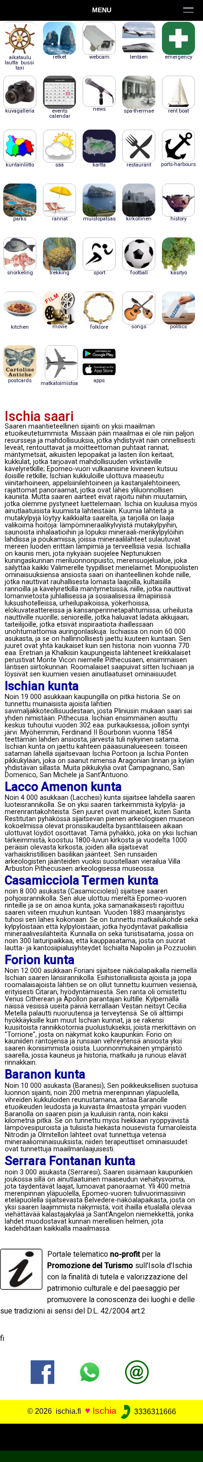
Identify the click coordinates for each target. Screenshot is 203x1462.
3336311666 (154, 1412)
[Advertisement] (101, 1435)
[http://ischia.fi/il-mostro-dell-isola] (137, 1371)
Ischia (105, 1411)
